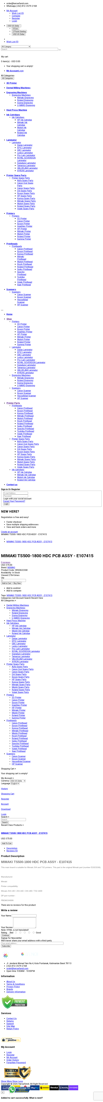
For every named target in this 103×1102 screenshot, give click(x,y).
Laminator (16, 142)
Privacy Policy (13, 986)
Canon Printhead (24, 249)
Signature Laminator (26, 163)
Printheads (17, 246)
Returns (10, 1021)
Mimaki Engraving (25, 97)
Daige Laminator (24, 145)
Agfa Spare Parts (25, 180)
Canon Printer (23, 221)
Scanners (16, 292)
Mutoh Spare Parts (26, 203)
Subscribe (6, 946)
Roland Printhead (25, 267)
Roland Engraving (25, 100)
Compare (16, 16)
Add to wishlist (13, 588)
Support (10, 1023)
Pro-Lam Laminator (26, 155)
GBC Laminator (24, 150)
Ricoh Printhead (24, 264)
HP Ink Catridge (24, 120)
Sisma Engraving (25, 102)
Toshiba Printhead (21, 278)
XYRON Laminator (25, 170)
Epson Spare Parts (26, 193)
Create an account (9, 532)
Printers (15, 216)
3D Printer (22, 218)
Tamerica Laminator (26, 165)
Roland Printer (23, 236)
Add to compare (13, 590)
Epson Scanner (24, 297)
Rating (4, 932)
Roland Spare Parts (26, 206)
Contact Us (11, 1018)
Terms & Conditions (15, 984)
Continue (5, 935)
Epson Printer (23, 223)
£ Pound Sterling (19, 31)
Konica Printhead (25, 254)
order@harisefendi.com (17, 968)
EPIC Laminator (24, 147)
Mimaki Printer (24, 231)
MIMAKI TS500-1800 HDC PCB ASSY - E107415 (29, 541)
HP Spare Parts (24, 196)
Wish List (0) (18, 13)
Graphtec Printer (24, 226)
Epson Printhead (25, 251)
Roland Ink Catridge (22, 134)
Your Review (7, 927)
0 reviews (5, 562)
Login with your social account (17, 498)
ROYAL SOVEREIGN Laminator (26, 159)
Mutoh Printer (23, 234)
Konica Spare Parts (26, 198)
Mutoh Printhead (25, 261)
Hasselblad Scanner (22, 301)
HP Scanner (22, 305)
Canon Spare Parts (26, 188)
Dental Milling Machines (17, 605)
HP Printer (22, 229)
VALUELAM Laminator (27, 168)
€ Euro (15, 29)
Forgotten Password (16, 1062)
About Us (10, 981)
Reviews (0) (12, 851)
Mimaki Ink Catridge (22, 123)
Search (5, 822)
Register (16, 18)
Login (14, 21)
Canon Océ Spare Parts (28, 444)
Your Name (6, 915)
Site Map (10, 1026)
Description (11, 848)
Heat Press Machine (16, 620)
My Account (11, 1057)
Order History (12, 1060)
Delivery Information (15, 992)
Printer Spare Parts (21, 178)
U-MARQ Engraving (26, 105)
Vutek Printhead (24, 282)
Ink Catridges (18, 117)
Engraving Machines (21, 95)
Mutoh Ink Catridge (21, 128)
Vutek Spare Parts (25, 208)
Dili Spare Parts (24, 191)
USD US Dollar (14, 26)
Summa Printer (24, 239)
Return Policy (12, 1028)
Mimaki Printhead (21, 257)
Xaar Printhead (24, 284)
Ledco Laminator (25, 152)
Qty (2, 577)
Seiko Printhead (24, 269)
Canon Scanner (24, 294)
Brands (9, 989)
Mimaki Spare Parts (26, 201)
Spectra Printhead (21, 273)
